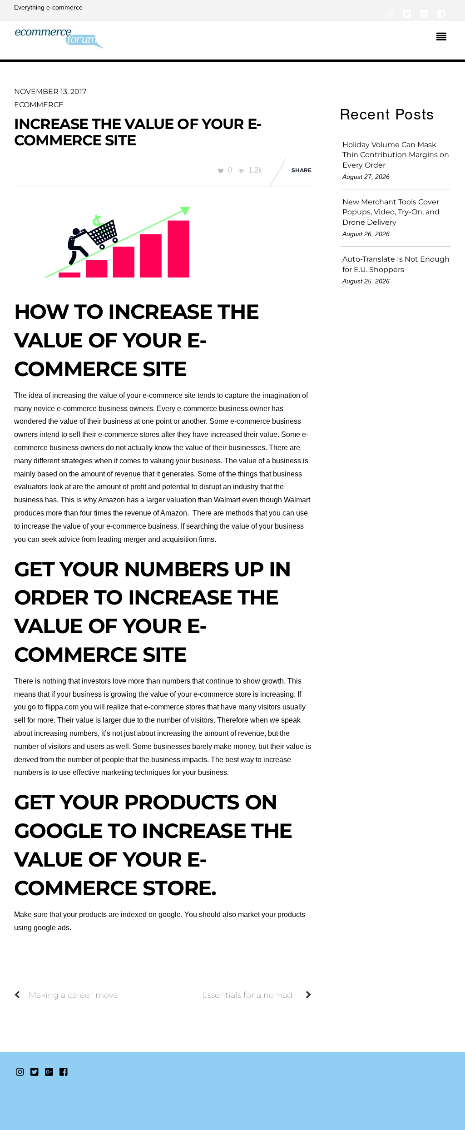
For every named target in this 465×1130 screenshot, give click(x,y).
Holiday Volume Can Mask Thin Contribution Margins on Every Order (395, 154)
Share (302, 170)
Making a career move (73, 995)
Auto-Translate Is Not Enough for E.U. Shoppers (396, 264)
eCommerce (39, 104)
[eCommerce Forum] (59, 44)
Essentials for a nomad (247, 995)
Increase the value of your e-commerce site (137, 132)
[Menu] (443, 37)
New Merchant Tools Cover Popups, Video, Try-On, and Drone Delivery (391, 212)
